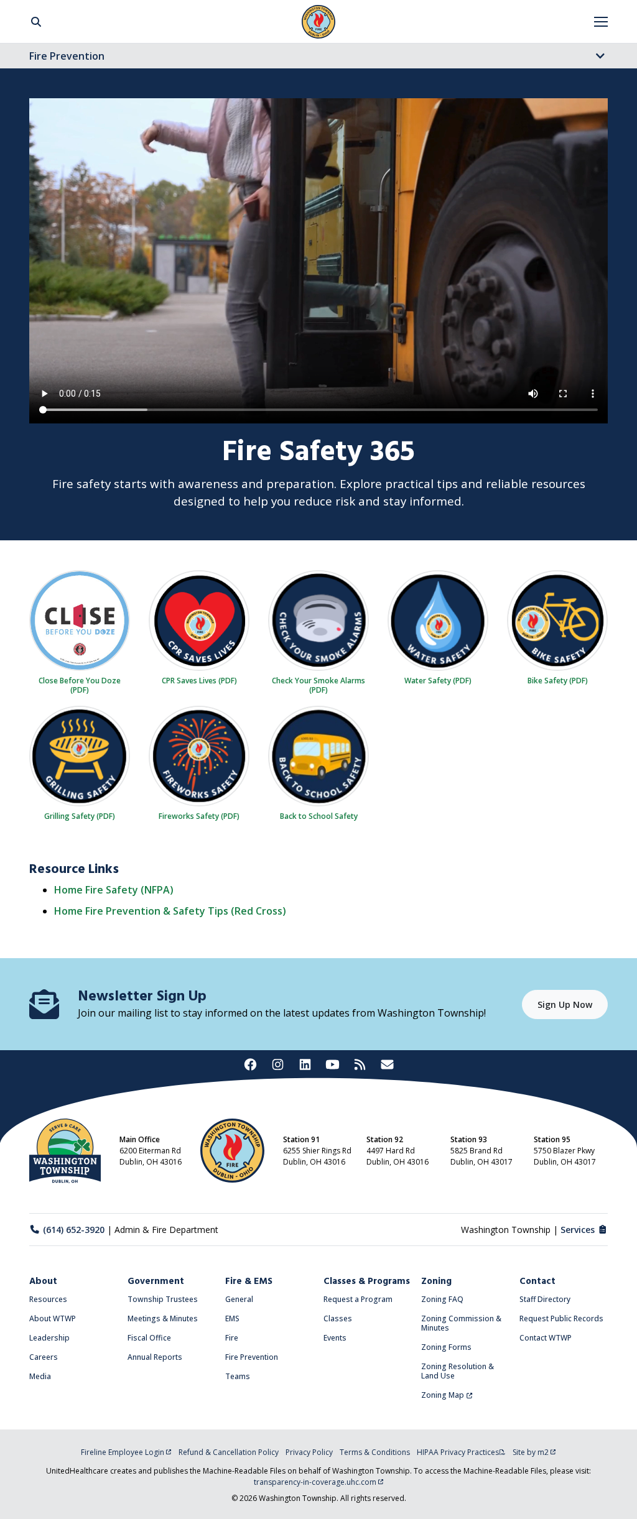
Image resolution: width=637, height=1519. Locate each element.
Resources (48, 1299)
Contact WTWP (545, 1337)
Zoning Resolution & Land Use (457, 1371)
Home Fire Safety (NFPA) (114, 890)
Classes (337, 1318)
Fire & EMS (248, 1281)
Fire (231, 1337)
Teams (237, 1376)
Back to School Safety (319, 816)
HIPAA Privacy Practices (458, 1452)
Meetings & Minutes (163, 1318)
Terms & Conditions (375, 1452)
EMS (232, 1318)
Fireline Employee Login (122, 1452)
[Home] (318, 22)
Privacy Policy (309, 1452)
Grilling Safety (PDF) (79, 816)
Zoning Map (442, 1395)
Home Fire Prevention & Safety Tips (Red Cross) (170, 911)
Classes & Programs (366, 1281)
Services (577, 1229)
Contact (537, 1281)
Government (156, 1281)
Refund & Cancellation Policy (229, 1452)
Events (334, 1337)
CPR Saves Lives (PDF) (199, 680)
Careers (43, 1357)
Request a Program (358, 1299)
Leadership (49, 1337)
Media (40, 1376)
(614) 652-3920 (74, 1229)
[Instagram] (277, 1064)
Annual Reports (155, 1357)
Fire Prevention (67, 56)
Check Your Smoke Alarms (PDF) (318, 685)
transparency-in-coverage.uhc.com (315, 1482)
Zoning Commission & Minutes (461, 1323)
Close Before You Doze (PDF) (80, 685)
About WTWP (52, 1318)
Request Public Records (561, 1318)
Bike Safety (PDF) (558, 680)
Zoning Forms (446, 1347)
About (43, 1281)
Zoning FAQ (442, 1299)
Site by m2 (531, 1452)
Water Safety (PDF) (438, 680)
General (239, 1299)
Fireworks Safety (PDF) (199, 816)
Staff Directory (544, 1299)
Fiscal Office (149, 1337)
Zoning (436, 1281)
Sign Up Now (564, 1004)
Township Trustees (163, 1299)
